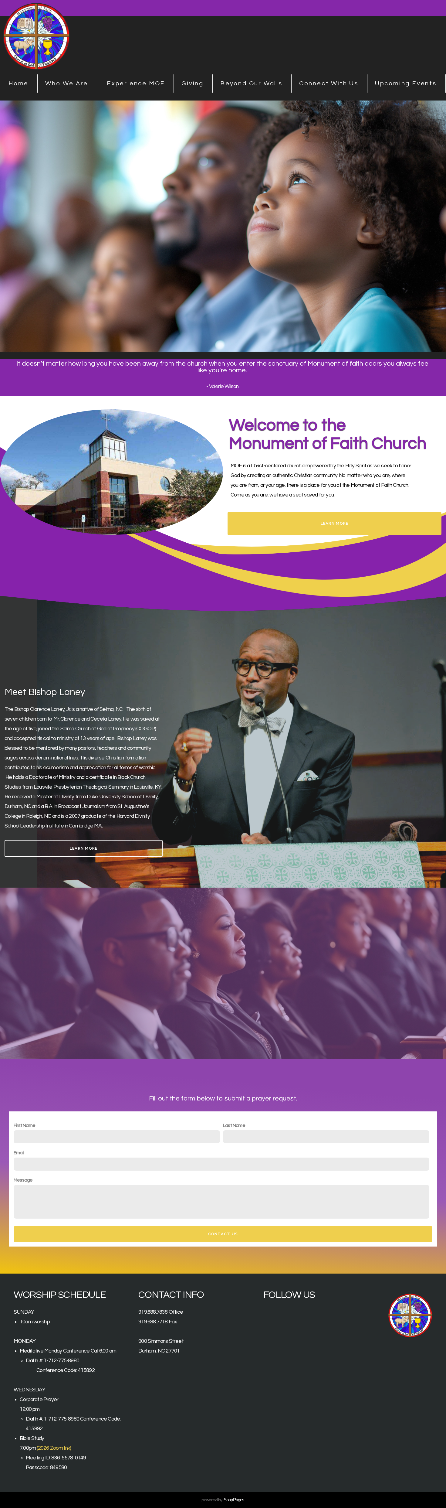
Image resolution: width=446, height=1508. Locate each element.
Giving (192, 83)
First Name (24, 1125)
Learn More (335, 523)
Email (19, 1152)
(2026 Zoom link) (54, 1448)
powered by (222, 1500)
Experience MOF (136, 83)
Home (18, 83)
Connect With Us (328, 83)
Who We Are (67, 83)
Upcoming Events (406, 83)
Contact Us (223, 1234)
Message (23, 1180)
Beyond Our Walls (251, 83)
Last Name (234, 1125)
